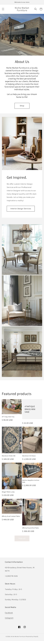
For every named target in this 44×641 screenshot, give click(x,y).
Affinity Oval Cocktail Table (11, 516)
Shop (22, 105)
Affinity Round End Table (30, 528)
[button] (3, 9)
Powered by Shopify (32, 636)
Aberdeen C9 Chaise (29, 456)
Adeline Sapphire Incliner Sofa (30, 481)
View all (22, 538)
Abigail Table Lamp (8, 492)
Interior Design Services (20, 208)
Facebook (9, 612)
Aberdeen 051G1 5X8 (8, 456)
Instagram (9, 618)
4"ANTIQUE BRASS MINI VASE (30, 409)
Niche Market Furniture (18, 636)
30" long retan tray (8, 417)
